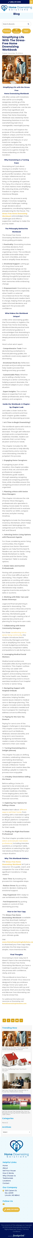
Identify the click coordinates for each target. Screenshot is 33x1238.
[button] (28, 24)
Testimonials (8, 1178)
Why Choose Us (9, 1176)
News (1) (5, 1122)
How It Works (8, 1173)
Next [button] (26, 31)
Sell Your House (9, 1171)
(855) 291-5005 (14, 2)
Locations (7, 1181)
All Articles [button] (16, 31)
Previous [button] (6, 31)
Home (5, 1166)
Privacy (19, 1229)
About (5, 1168)
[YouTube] (3, 1204)
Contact (6, 1183)
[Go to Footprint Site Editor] (16, 1236)
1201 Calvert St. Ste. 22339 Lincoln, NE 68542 (12, 1193)
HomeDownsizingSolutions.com (14, 1003)
